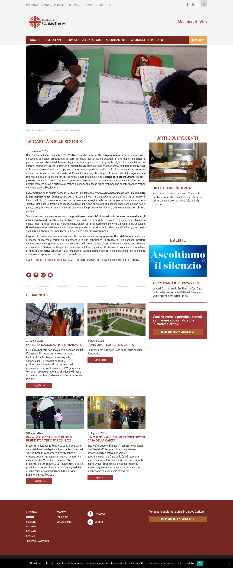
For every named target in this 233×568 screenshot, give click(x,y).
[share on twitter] (28, 274)
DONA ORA (31, 531)
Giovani (72, 40)
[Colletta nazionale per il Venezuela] (55, 319)
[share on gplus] (43, 274)
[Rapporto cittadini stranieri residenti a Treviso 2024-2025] (55, 412)
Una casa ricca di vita (172, 188)
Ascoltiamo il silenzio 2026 (176, 283)
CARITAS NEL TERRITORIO (147, 40)
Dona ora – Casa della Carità (110, 345)
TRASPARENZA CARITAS (38, 541)
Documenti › (75, 5)
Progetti (35, 40)
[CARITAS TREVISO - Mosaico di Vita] (47, 22)
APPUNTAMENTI (116, 40)
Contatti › (91, 5)
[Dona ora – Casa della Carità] (116, 319)
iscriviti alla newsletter (177, 331)
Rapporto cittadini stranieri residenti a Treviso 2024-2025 (49, 439)
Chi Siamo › (32, 5)
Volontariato (91, 40)
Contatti (30, 536)
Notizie (30, 517)
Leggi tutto (39, 385)
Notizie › (47, 5)
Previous (152, 158)
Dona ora (197, 40)
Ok (199, 563)
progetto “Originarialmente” (51, 259)
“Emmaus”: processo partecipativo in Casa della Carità (116, 439)
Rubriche (59, 5)
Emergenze (54, 40)
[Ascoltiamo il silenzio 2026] (178, 261)
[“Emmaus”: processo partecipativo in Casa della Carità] (116, 412)
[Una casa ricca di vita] (178, 162)
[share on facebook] (36, 274)
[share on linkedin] (50, 274)
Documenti (32, 526)
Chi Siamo (31, 512)
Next (203, 158)
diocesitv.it (106, 5)
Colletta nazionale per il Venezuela (54, 345)
